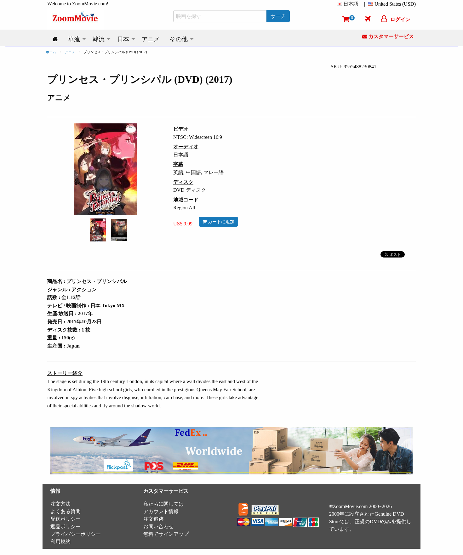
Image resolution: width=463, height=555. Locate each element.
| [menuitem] (364, 4)
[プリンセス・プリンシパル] (98, 229)
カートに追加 (220, 221)
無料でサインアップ (166, 534)
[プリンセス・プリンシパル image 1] (98, 229)
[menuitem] (349, 4)
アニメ (70, 52)
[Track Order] (368, 18)
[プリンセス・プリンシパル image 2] (119, 230)
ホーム (51, 52)
